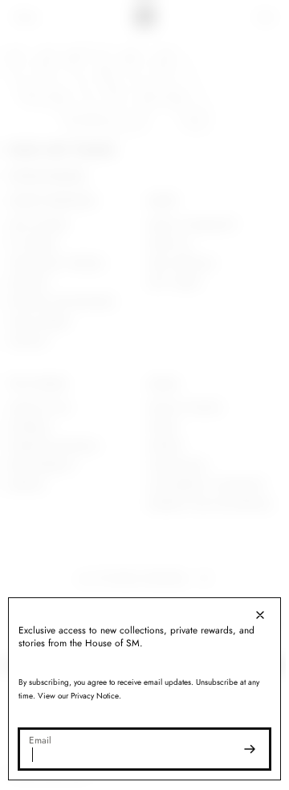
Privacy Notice (95, 696)
